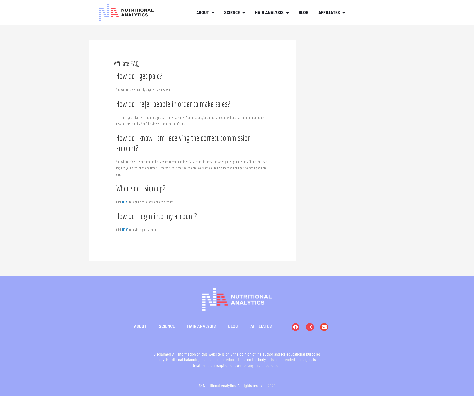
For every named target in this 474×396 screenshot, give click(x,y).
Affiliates (329, 12)
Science (232, 12)
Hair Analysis (269, 12)
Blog (304, 12)
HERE (125, 202)
